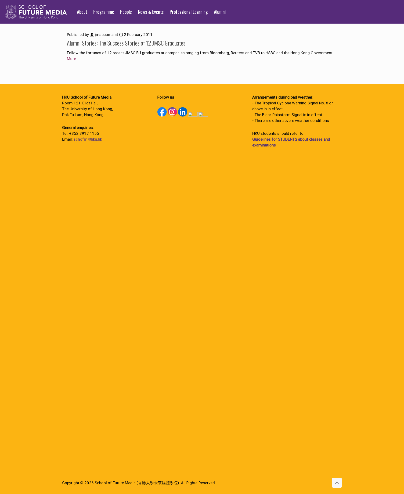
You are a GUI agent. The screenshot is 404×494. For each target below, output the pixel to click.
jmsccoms (104, 34)
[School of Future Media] (36, 11)
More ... (73, 58)
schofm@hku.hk (88, 139)
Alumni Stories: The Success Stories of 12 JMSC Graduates (126, 43)
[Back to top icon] (337, 483)
